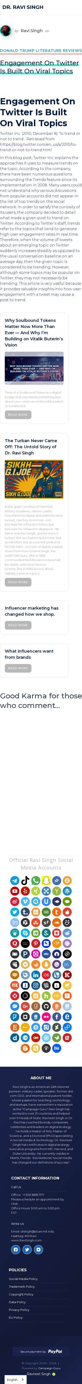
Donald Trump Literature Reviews (41, 51)
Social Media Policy (23, 1279)
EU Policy (16, 1317)
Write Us (17, 1223)
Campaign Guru (49, 1368)
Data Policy (17, 1302)
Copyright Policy (21, 1294)
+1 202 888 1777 (33, 1195)
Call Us (16, 1187)
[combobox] (16, 1379)
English (12, 1379)
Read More (18, 414)
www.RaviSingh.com (26, 1240)
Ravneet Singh (39, 1374)
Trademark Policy (22, 1286)
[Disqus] (41, 774)
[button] (74, 7)
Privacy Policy (19, 1310)
